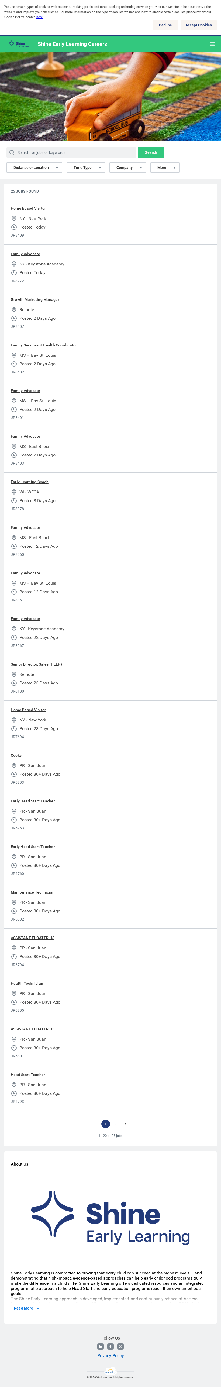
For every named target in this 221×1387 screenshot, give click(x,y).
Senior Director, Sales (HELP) (36, 664)
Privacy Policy (110, 1355)
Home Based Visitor (28, 208)
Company (124, 167)
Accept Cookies (198, 25)
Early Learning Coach (30, 482)
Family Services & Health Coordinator (44, 345)
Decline (165, 25)
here (39, 17)
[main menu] (212, 44)
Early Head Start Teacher (33, 801)
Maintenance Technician (32, 892)
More (161, 167)
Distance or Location (31, 167)
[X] (120, 1346)
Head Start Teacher (28, 1074)
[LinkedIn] (100, 1346)
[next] (125, 1124)
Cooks (16, 755)
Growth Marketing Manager (35, 299)
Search (151, 152)
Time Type (83, 167)
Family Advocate (25, 254)
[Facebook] (110, 1346)
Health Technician (27, 983)
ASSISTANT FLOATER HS (32, 938)
